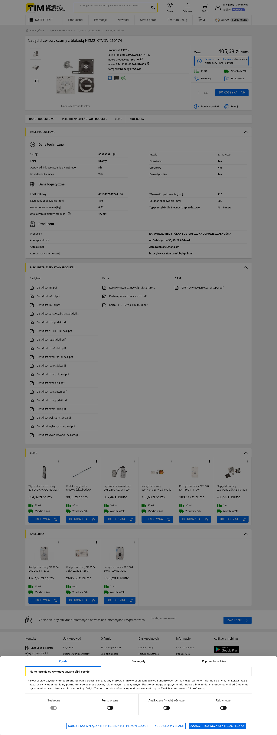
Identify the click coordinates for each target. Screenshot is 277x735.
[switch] (110, 708)
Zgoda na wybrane (169, 726)
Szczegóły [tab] (138, 661)
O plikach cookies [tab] (214, 661)
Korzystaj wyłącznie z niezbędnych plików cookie (108, 726)
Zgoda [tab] (63, 661)
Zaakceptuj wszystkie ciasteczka (217, 726)
